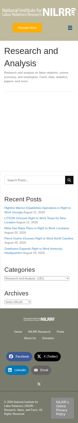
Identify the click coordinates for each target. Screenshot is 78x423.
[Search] (69, 180)
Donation (48, 338)
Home (18, 331)
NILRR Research (39, 331)
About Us (30, 338)
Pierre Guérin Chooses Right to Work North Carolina (38, 238)
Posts (60, 331)
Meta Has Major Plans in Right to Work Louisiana (36, 228)
